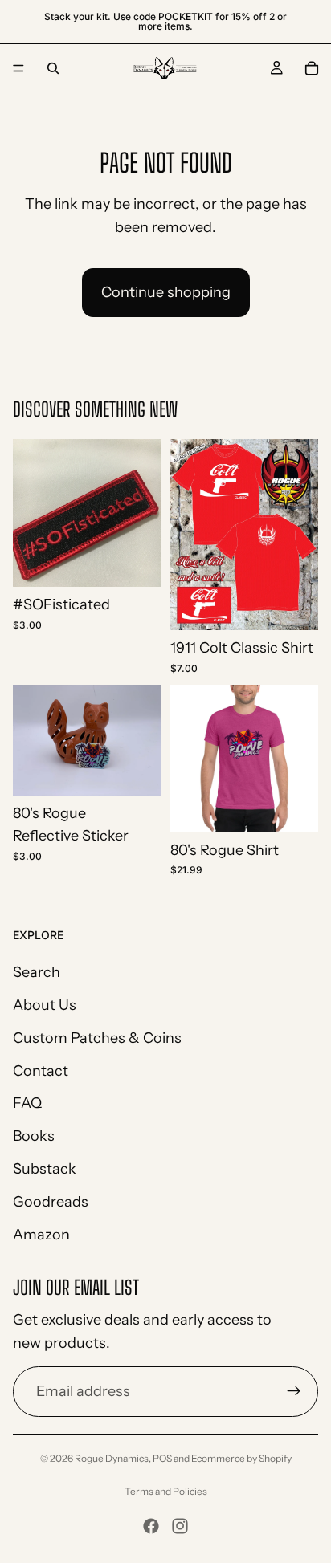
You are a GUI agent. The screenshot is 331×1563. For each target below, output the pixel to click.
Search (36, 973)
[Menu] (18, 68)
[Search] (53, 68)
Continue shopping (166, 292)
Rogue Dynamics (112, 1458)
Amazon (41, 1234)
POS (162, 1458)
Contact (40, 1071)
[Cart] (311, 68)
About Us (44, 1005)
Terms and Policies (166, 1491)
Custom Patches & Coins (97, 1038)
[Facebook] (151, 1526)
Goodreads (50, 1202)
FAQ (27, 1104)
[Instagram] (180, 1526)
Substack (44, 1169)
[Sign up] (294, 1392)
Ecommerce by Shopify (241, 1458)
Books (34, 1137)
